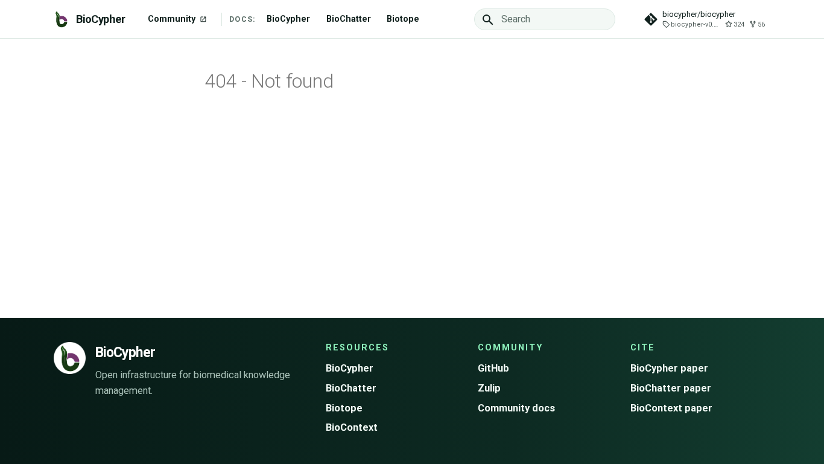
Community (173, 19)
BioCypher (288, 19)
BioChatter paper (670, 388)
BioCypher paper (669, 368)
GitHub (493, 368)
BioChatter (348, 19)
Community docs (516, 408)
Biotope (403, 19)
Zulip (489, 388)
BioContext (352, 427)
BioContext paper (671, 408)
